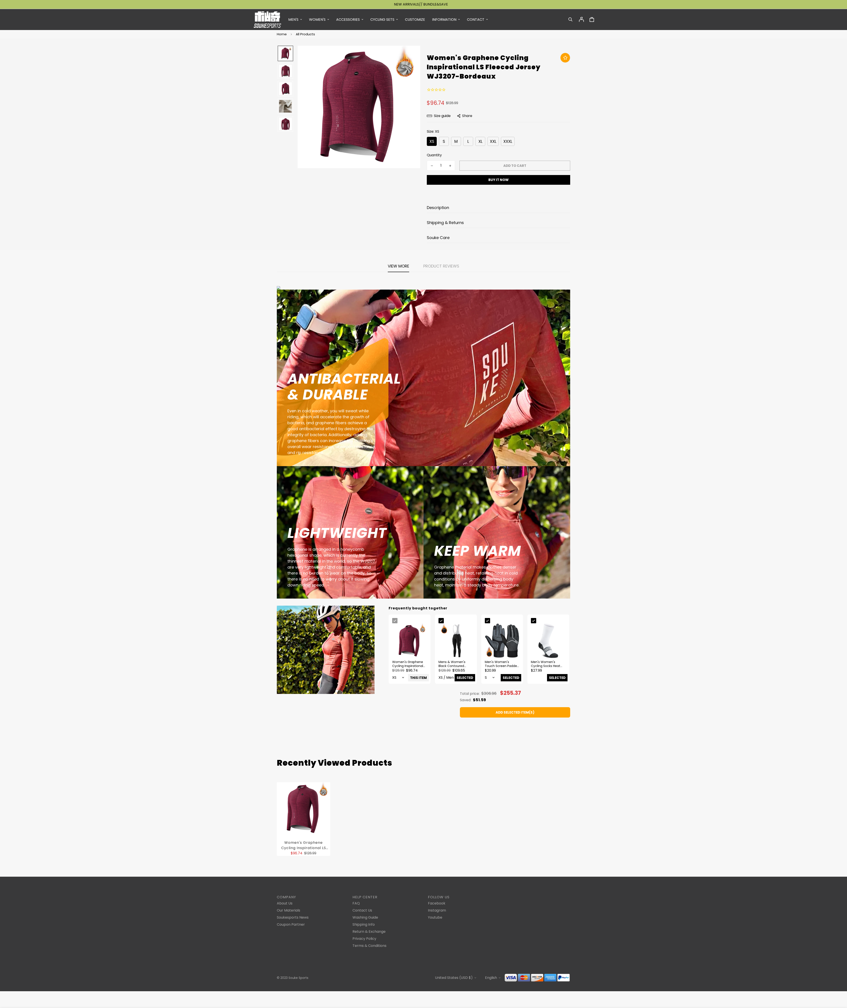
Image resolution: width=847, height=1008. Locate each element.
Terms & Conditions (369, 945)
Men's (293, 19)
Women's (317, 19)
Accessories (348, 19)
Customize (415, 19)
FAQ (356, 903)
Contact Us (362, 910)
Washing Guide (365, 917)
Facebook (436, 903)
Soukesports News (293, 917)
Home (282, 34)
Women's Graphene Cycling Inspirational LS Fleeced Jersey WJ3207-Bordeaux (303, 845)
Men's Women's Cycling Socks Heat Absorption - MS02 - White (546, 664)
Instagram (437, 910)
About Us (284, 903)
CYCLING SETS (382, 19)
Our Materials (288, 910)
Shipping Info (363, 924)
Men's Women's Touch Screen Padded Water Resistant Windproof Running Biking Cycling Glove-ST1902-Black (502, 664)
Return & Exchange (369, 931)
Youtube (435, 917)
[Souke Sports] (267, 19)
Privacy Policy (364, 938)
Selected (465, 677)
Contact (475, 19)
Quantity (434, 155)
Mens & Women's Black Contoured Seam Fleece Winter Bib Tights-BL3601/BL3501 (454, 664)
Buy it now (498, 179)
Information (444, 19)
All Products (305, 34)
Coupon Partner (291, 924)
